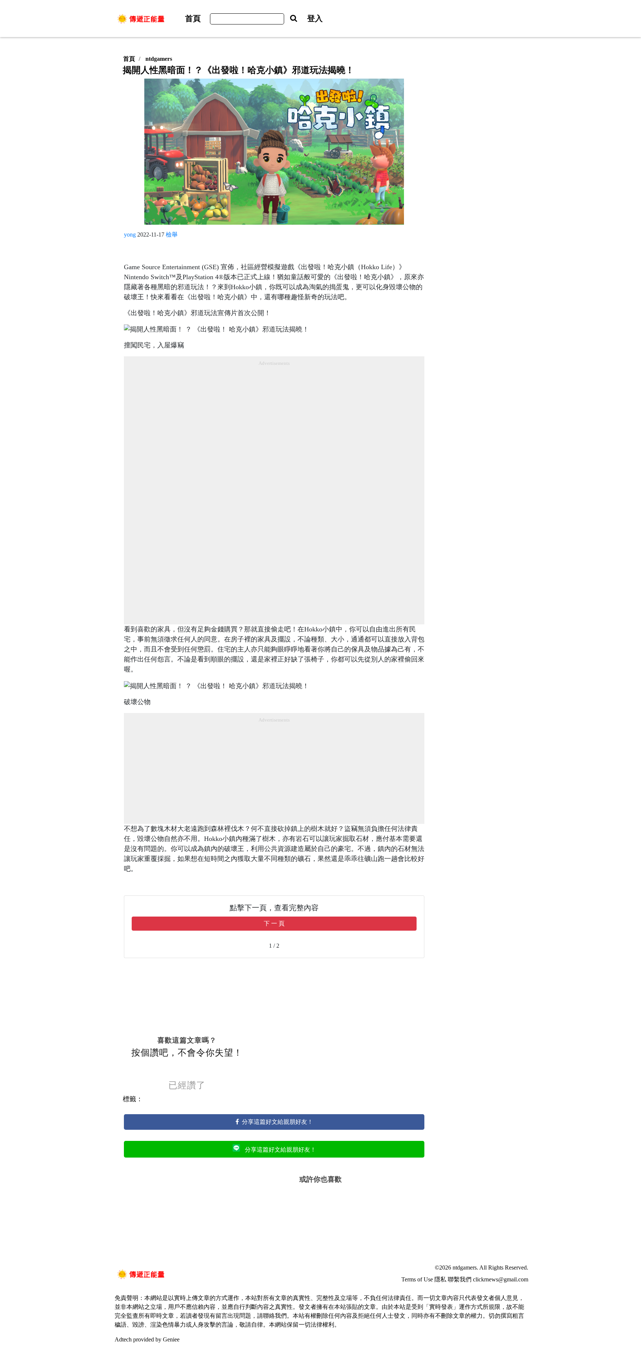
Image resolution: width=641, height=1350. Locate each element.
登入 (315, 18)
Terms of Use (417, 1279)
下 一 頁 (274, 923)
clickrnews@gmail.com (500, 1279)
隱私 (440, 1279)
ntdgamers (158, 59)
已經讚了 (187, 1085)
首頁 (193, 18)
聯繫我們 (459, 1279)
